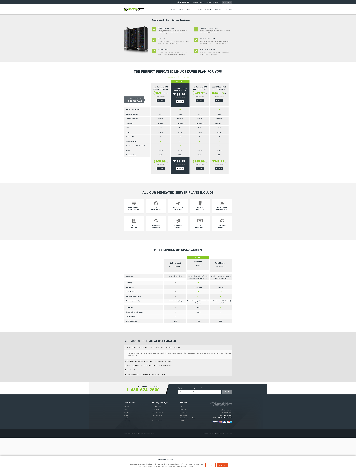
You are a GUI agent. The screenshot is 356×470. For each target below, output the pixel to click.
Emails (181, 9)
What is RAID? (132, 370)
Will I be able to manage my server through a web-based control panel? (153, 348)
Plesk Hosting (156, 409)
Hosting (199, 9)
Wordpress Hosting (157, 412)
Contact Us (183, 415)
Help (209, 2)
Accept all (222, 465)
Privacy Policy (219, 434)
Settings (210, 465)
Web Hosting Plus (157, 415)
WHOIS (182, 421)
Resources (228, 9)
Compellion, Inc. (138, 434)
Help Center (183, 412)
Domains (172, 9)
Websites (190, 9)
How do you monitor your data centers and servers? (146, 374)
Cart (181, 406)
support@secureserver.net (224, 417)
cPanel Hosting (156, 406)
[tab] (178, 347)
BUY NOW (160, 100)
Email (125, 409)
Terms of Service (208, 434)
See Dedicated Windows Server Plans (178, 77)
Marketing (217, 9)
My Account (227, 2)
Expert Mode (228, 434)
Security (208, 9)
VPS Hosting (155, 418)
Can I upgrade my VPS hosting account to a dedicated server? (149, 361)
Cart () (217, 2)
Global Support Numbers (187, 418)
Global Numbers (199, 2)
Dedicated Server (157, 421)
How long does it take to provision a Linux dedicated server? (149, 365)
